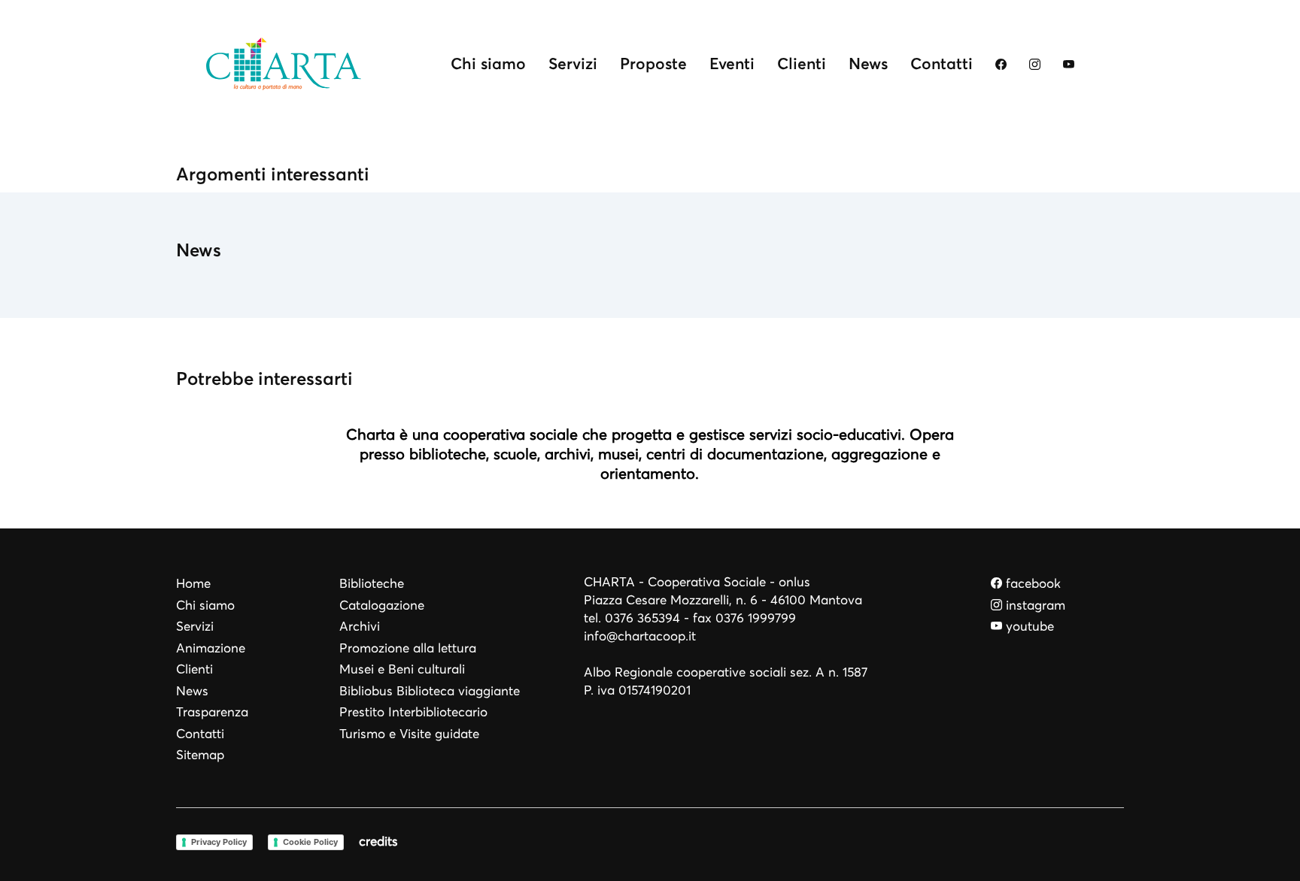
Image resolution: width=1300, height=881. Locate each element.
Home (193, 584)
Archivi (359, 626)
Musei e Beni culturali (402, 669)
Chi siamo (488, 63)
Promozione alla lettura (407, 648)
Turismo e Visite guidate (409, 734)
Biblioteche (371, 584)
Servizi (572, 63)
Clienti (801, 63)
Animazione (210, 648)
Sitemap (200, 755)
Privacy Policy (219, 842)
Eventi (732, 63)
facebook (1031, 584)
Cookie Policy (310, 842)
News (868, 63)
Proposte (653, 63)
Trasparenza (212, 712)
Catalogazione (381, 605)
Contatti (941, 63)
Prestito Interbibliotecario (413, 712)
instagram (1033, 605)
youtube (1028, 626)
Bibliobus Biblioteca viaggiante (429, 691)
